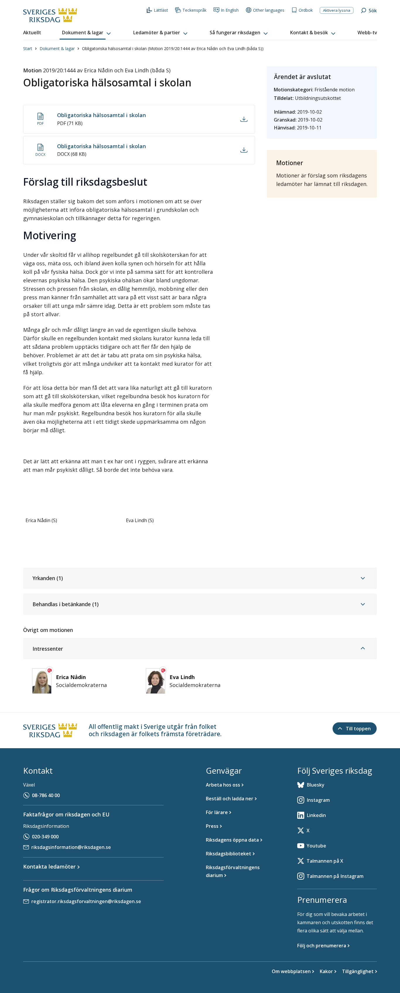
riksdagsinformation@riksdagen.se (71, 847)
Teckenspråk (194, 10)
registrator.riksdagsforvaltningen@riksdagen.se (86, 901)
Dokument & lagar (57, 48)
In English (230, 10)
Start (27, 48)
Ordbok (306, 10)
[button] (87, 33)
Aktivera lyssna (336, 10)
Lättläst (161, 10)
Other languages (268, 10)
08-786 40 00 (46, 795)
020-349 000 (45, 836)
